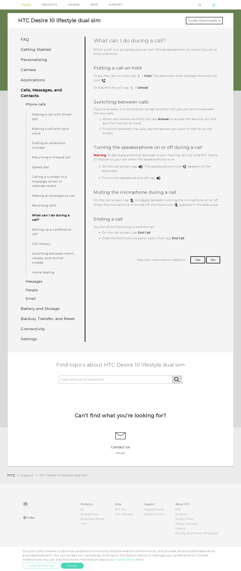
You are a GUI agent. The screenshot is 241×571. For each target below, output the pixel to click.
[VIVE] (214, 5)
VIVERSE (74, 4)
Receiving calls (44, 205)
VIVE (83, 523)
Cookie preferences (41, 565)
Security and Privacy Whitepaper (197, 533)
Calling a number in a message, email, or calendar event (49, 181)
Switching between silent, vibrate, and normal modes (53, 258)
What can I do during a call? (51, 217)
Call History (41, 244)
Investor (180, 514)
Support (27, 475)
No (213, 260)
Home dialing (43, 272)
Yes (197, 260)
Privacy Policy (184, 519)
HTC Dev (121, 509)
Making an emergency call (53, 195)
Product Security (186, 523)
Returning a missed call (51, 157)
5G (82, 509)
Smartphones (89, 514)
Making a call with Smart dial (52, 117)
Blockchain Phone (92, 519)
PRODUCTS (49, 4)
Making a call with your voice (50, 131)
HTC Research (124, 514)
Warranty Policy (154, 514)
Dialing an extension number (48, 145)
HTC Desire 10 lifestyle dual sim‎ (63, 475)
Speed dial (40, 167)
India (30, 517)
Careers (180, 528)
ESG (178, 509)
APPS (94, 4)
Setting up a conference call (51, 232)
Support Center (154, 509)
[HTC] (27, 5)
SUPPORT (115, 4)
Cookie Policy (125, 559)
